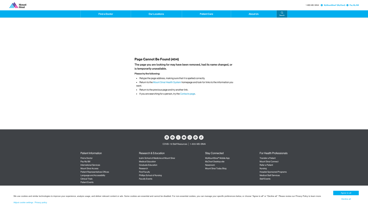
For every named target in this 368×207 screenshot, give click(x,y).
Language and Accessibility (92, 175)
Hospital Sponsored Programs (273, 172)
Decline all (346, 199)
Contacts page (187, 93)
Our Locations (156, 14)
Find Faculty (144, 172)
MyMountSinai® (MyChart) (334, 5)
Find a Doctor (105, 14)
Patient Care (206, 14)
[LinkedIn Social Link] (166, 137)
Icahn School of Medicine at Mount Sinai (157, 158)
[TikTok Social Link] (201, 137)
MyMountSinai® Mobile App (217, 158)
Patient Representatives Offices (94, 172)
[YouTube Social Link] (184, 137)
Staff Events (265, 179)
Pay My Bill (354, 5)
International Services (90, 165)
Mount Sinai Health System (167, 82)
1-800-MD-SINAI (312, 5)
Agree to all (346, 193)
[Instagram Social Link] (189, 137)
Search (281, 15)
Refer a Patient (266, 165)
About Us (254, 14)
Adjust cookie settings (23, 202)
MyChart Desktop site (214, 161)
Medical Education (147, 161)
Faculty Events (145, 179)
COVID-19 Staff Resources (175, 144)
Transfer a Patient (268, 158)
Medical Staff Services (270, 175)
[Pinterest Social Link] (195, 137)
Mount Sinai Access (89, 168)
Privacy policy (41, 202)
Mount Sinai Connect (269, 161)
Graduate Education (148, 165)
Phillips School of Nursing (150, 175)
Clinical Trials (86, 179)
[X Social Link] (178, 137)
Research (143, 168)
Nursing (263, 168)
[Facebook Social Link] (172, 137)
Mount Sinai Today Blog (215, 168)
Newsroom (210, 165)
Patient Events (86, 182)
